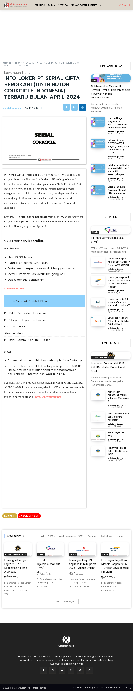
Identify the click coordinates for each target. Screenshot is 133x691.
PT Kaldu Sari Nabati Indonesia (25, 313)
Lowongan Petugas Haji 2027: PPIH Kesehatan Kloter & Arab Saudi (108, 367)
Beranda (6, 62)
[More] (82, 107)
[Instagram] (52, 670)
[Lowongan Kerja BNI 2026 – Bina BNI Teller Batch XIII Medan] (98, 321)
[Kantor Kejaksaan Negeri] (98, 436)
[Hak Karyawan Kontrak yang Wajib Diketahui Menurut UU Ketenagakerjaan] (98, 168)
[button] (125, 5)
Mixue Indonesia (15, 327)
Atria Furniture (14, 333)
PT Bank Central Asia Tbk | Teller (27, 340)
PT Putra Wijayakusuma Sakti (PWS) (48, 564)
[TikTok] (80, 670)
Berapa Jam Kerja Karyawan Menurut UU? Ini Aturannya (117, 190)
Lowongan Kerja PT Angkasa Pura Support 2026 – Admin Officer (119, 261)
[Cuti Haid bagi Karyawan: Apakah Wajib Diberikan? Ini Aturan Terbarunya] (98, 122)
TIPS (94, 80)
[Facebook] (66, 107)
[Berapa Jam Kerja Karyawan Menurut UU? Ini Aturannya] (98, 190)
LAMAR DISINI (15, 288)
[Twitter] (89, 670)
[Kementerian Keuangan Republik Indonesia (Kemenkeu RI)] (98, 395)
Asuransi (92, 536)
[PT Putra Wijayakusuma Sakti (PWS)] (111, 230)
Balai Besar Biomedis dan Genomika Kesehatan (118, 416)
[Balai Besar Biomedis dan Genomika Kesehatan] (98, 417)
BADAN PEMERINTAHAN (102, 358)
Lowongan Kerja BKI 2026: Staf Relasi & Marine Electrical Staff (119, 302)
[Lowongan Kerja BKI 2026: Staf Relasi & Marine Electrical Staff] (98, 302)
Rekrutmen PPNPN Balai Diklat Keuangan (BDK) (118, 451)
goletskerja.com (12, 108)
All (42, 536)
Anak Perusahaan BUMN (71, 536)
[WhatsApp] (74, 107)
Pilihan (17, 62)
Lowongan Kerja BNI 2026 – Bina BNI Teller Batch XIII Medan (118, 321)
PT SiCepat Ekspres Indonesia (25, 320)
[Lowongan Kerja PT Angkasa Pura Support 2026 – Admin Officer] (98, 262)
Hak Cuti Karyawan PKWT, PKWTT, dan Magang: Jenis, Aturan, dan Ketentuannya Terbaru (119, 146)
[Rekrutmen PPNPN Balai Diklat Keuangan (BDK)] (98, 451)
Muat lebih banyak (65, 601)
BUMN (105, 554)
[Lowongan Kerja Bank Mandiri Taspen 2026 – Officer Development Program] (98, 281)
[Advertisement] (66, 35)
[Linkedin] (62, 670)
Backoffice (106, 536)
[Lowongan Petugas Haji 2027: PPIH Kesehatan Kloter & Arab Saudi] (111, 356)
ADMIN (95, 232)
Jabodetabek (29, 516)
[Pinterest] (71, 670)
